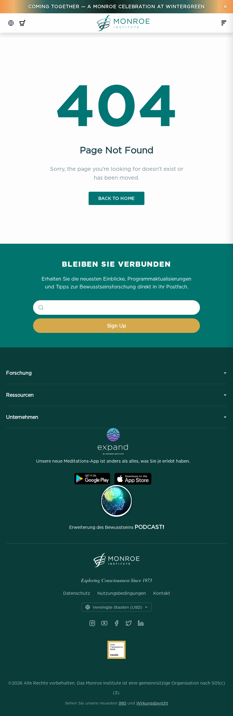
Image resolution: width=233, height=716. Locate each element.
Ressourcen (20, 395)
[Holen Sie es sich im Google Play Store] (92, 479)
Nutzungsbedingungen (121, 593)
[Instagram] (92, 623)
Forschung (19, 373)
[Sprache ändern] (11, 23)
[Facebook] (116, 623)
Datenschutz (76, 593)
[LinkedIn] (141, 623)
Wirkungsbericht (152, 703)
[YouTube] (104, 623)
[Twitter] (129, 623)
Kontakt (161, 593)
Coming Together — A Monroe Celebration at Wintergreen (116, 6)
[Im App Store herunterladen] (133, 479)
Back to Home (116, 198)
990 (122, 703)
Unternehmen (22, 417)
